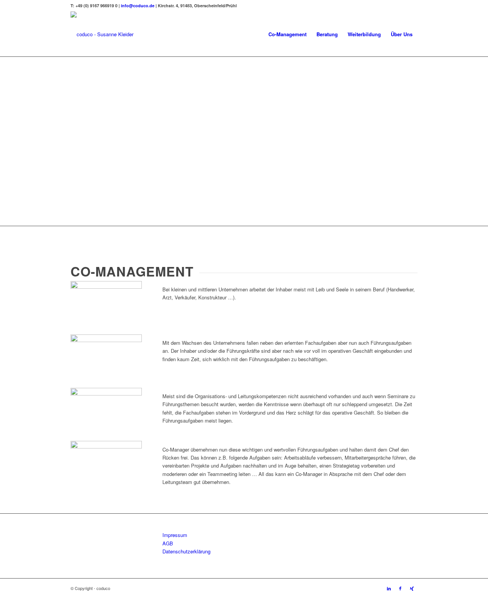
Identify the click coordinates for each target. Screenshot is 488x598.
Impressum (174, 535)
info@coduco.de (137, 5)
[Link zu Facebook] (400, 588)
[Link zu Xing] (411, 588)
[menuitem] (287, 34)
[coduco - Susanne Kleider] (102, 34)
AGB (167, 543)
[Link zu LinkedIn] (389, 588)
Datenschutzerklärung (186, 551)
